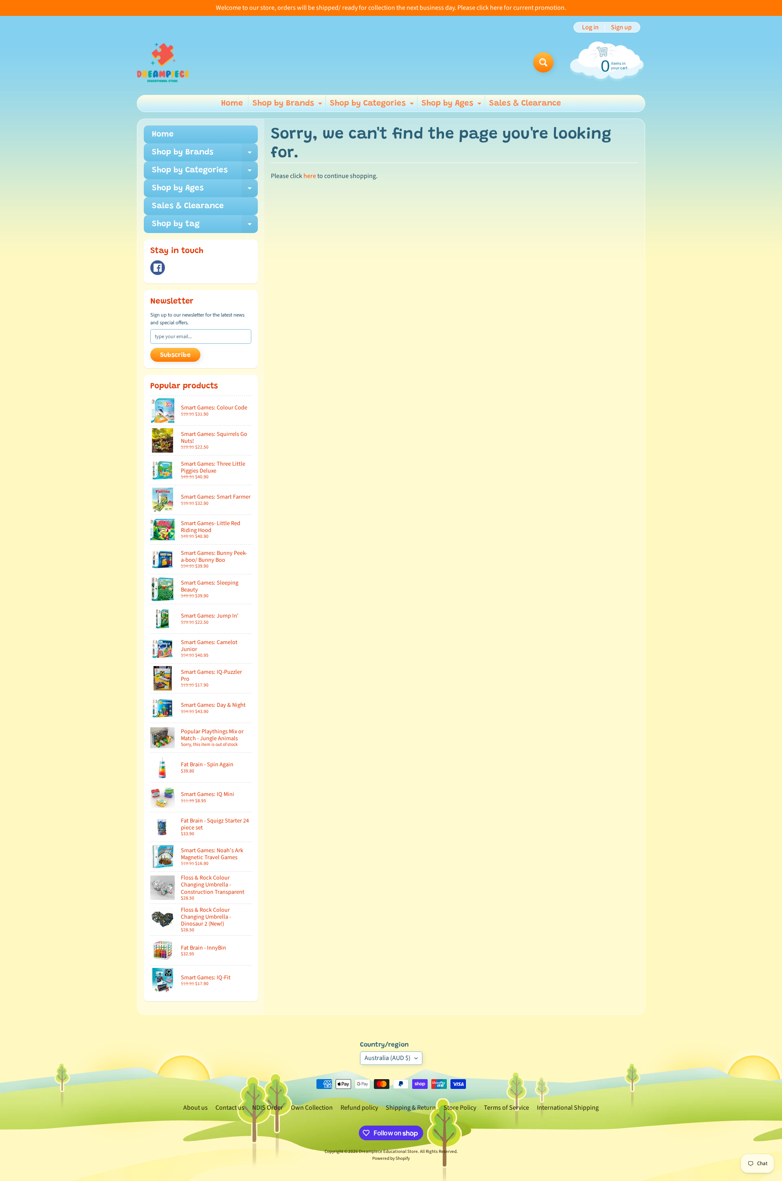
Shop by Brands (288, 105)
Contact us (229, 1107)
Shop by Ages (452, 105)
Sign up (621, 27)
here (309, 176)
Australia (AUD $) (388, 1057)
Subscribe (175, 355)
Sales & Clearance (525, 103)
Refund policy (359, 1107)
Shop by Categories (373, 105)
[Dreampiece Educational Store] (163, 62)
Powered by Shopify (391, 1158)
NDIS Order (267, 1107)
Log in (590, 27)
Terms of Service (506, 1107)
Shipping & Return (411, 1107)
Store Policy (460, 1107)
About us (195, 1107)
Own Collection (312, 1107)
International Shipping (568, 1107)
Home (232, 103)
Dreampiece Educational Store (388, 1151)
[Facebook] (157, 267)
